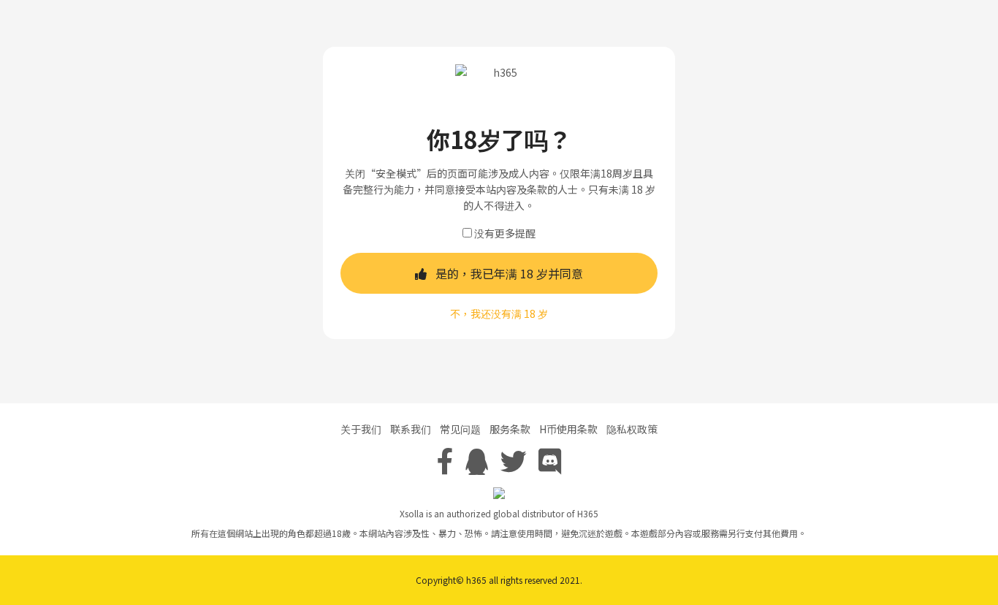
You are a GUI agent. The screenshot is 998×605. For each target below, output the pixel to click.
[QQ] (477, 460)
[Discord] (550, 460)
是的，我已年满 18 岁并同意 (509, 273)
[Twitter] (513, 460)
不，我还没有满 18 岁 (499, 313)
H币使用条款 (568, 429)
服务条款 (510, 429)
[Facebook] (445, 460)
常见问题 (460, 429)
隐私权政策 (632, 429)
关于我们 (360, 429)
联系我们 (410, 429)
